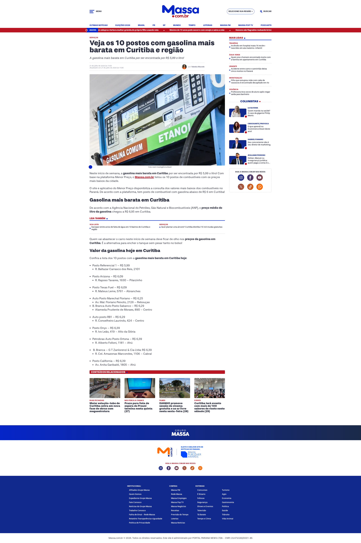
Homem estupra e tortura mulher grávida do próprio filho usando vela (102, 30)
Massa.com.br (144, 177)
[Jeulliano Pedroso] (237, 158)
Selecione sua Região (239, 11)
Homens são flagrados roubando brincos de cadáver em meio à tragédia (246, 30)
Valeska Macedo (197, 67)
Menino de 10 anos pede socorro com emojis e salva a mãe (173, 30)
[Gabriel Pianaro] (237, 143)
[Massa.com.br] (180, 11)
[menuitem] (99, 25)
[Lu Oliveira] (237, 111)
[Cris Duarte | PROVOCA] (237, 127)
